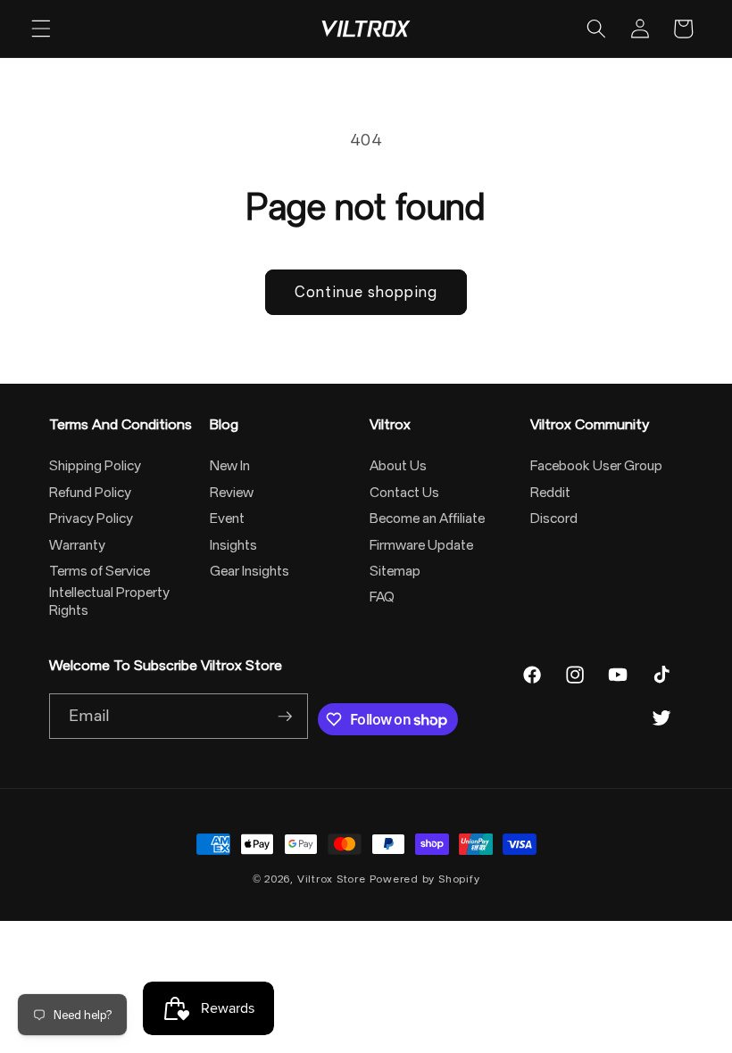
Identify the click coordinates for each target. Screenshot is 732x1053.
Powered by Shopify (425, 879)
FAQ (382, 597)
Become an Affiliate (427, 518)
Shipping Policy (95, 466)
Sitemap (395, 571)
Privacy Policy (91, 518)
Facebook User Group (596, 466)
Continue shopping (366, 292)
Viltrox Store (331, 879)
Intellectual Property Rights (109, 601)
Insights (233, 545)
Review (232, 493)
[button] (41, 28)
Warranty (77, 545)
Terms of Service (99, 571)
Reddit (550, 493)
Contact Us (404, 493)
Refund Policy (90, 493)
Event (227, 518)
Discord (554, 518)
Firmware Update (421, 545)
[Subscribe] (284, 716)
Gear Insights (249, 571)
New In (230, 466)
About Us (398, 466)
